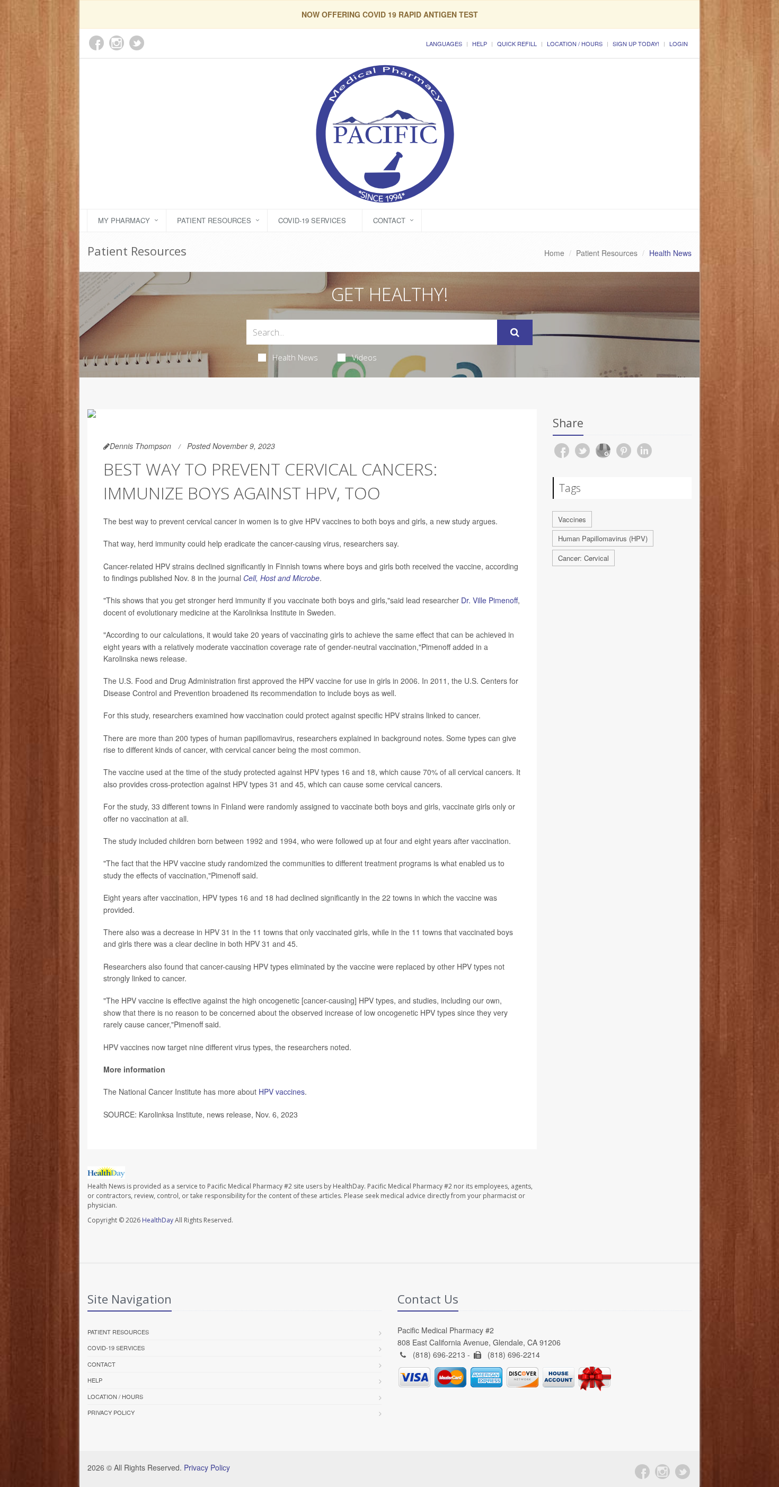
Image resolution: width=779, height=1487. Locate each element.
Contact (389, 220)
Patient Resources (214, 220)
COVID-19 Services (312, 220)
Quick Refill (517, 43)
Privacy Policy (111, 1412)
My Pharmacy (124, 220)
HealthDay (157, 1220)
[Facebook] (642, 1471)
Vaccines (572, 519)
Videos (364, 357)
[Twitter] (682, 1471)
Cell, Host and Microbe (281, 578)
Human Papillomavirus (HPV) (603, 538)
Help (479, 43)
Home (554, 253)
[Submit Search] (515, 332)
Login (678, 43)
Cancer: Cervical (583, 558)
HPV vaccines (282, 1091)
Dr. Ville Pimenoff (489, 600)
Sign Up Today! (636, 43)
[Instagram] (662, 1471)
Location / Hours (575, 43)
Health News (295, 357)
